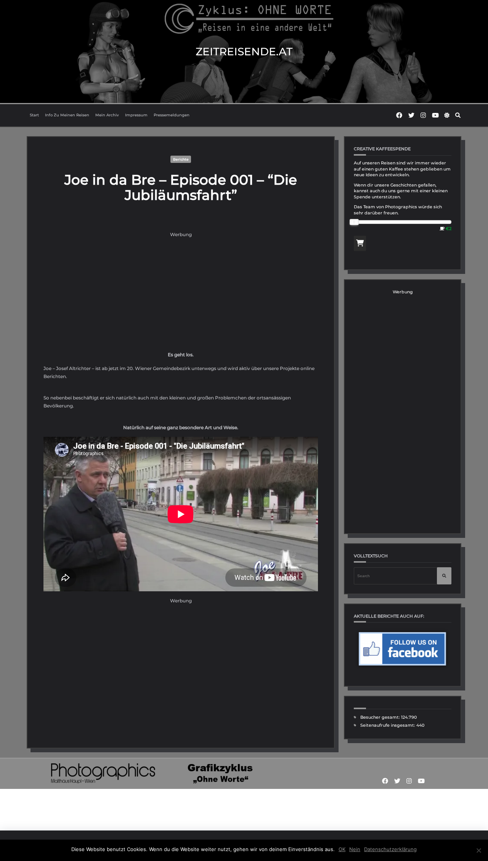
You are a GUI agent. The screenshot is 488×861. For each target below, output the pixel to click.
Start (34, 115)
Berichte (181, 159)
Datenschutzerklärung (390, 849)
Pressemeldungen (171, 115)
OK (342, 849)
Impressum (136, 115)
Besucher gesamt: (380, 717)
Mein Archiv (107, 115)
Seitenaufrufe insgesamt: (388, 725)
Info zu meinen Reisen (67, 115)
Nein (354, 849)
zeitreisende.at (244, 51)
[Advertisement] (180, 291)
